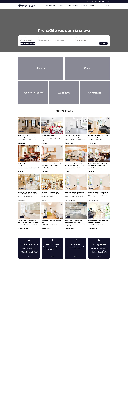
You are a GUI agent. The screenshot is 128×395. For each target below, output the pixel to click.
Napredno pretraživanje (28, 43)
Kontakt (91, 5)
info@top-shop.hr (105, 1)
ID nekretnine (78, 37)
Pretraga (104, 43)
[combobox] (29, 40)
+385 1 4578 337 (93, 1)
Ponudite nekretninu (73, 5)
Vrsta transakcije (23, 37)
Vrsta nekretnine (42, 37)
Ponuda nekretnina (50, 5)
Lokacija (58, 37)
